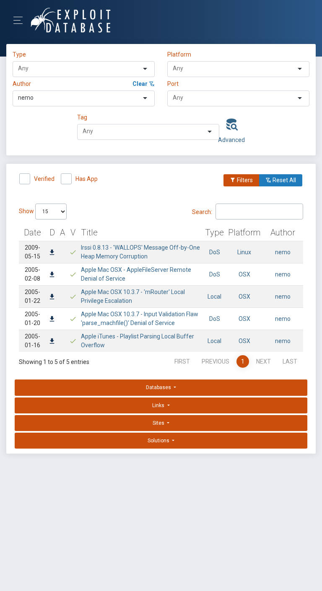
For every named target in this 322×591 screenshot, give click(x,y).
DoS (214, 252)
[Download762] (52, 319)
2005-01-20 (32, 318)
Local (214, 296)
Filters (244, 180)
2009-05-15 (32, 252)
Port (173, 83)
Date (32, 232)
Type (21, 54)
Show (27, 211)
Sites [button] (159, 423)
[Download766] (52, 297)
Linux (244, 252)
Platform (179, 54)
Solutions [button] (159, 441)
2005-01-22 (32, 296)
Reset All (283, 180)
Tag (82, 117)
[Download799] (52, 275)
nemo (283, 252)
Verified (44, 178)
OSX (244, 274)
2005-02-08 (32, 274)
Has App (86, 178)
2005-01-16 (32, 340)
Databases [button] (159, 387)
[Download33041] (52, 253)
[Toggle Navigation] (21, 20)
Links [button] (159, 405)
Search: (202, 211)
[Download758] (52, 341)
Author (22, 83)
